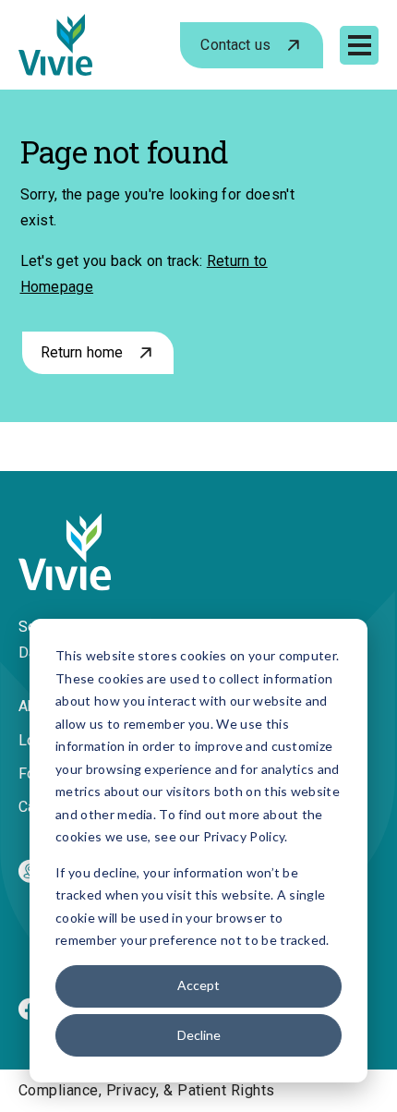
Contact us (235, 45)
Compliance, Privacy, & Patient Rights (146, 1090)
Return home (82, 352)
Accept (198, 985)
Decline (199, 1035)
